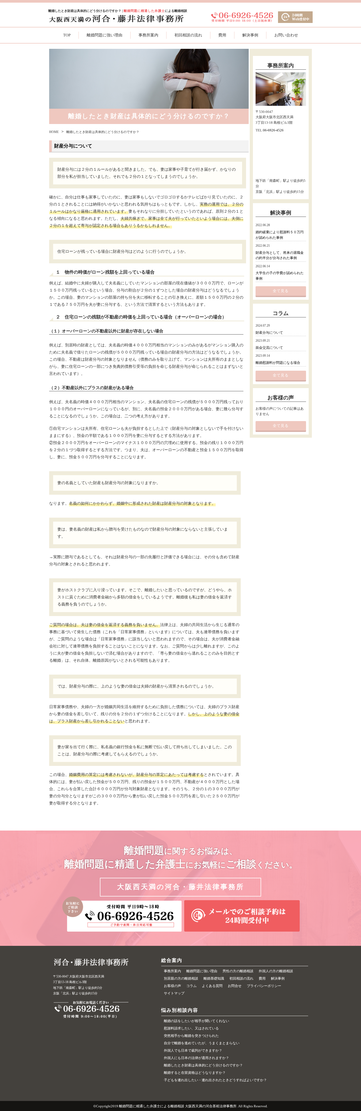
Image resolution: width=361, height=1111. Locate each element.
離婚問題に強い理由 (104, 35)
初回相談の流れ (188, 35)
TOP (67, 35)
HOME (54, 132)
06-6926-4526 (273, 130)
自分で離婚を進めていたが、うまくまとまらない (201, 1043)
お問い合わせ (286, 35)
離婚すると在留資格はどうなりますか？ (195, 1073)
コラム (191, 986)
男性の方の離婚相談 (238, 971)
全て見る (281, 291)
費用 (222, 35)
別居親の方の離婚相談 (181, 978)
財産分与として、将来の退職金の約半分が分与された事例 (280, 255)
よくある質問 (212, 986)
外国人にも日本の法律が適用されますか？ (196, 1058)
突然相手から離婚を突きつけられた (191, 1036)
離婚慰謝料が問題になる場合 (278, 363)
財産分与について (269, 333)
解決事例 (250, 35)
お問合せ (235, 986)
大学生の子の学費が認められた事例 (280, 275)
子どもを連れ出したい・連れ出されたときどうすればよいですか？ (215, 1080)
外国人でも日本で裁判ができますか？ (193, 1050)
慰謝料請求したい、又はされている (191, 1028)
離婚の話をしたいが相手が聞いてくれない (196, 1021)
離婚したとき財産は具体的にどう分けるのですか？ (203, 1065)
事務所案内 (148, 35)
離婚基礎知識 (213, 978)
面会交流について (269, 348)
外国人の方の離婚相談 (276, 971)
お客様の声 (172, 986)
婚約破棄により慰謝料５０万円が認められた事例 (280, 234)
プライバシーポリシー (264, 986)
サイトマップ (174, 993)
